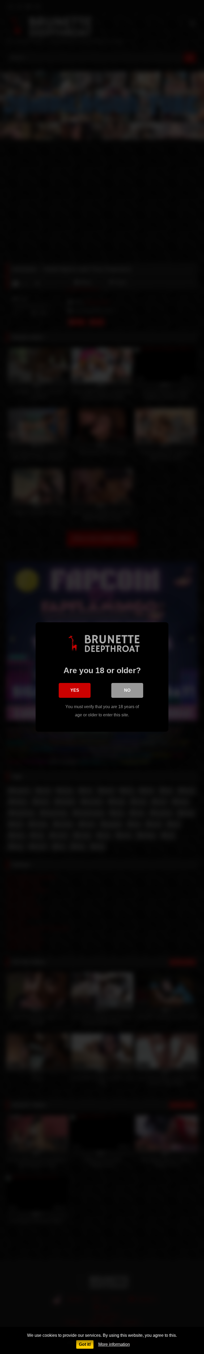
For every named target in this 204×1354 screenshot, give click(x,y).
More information (114, 1344)
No (127, 690)
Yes (74, 690)
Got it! (85, 1344)
